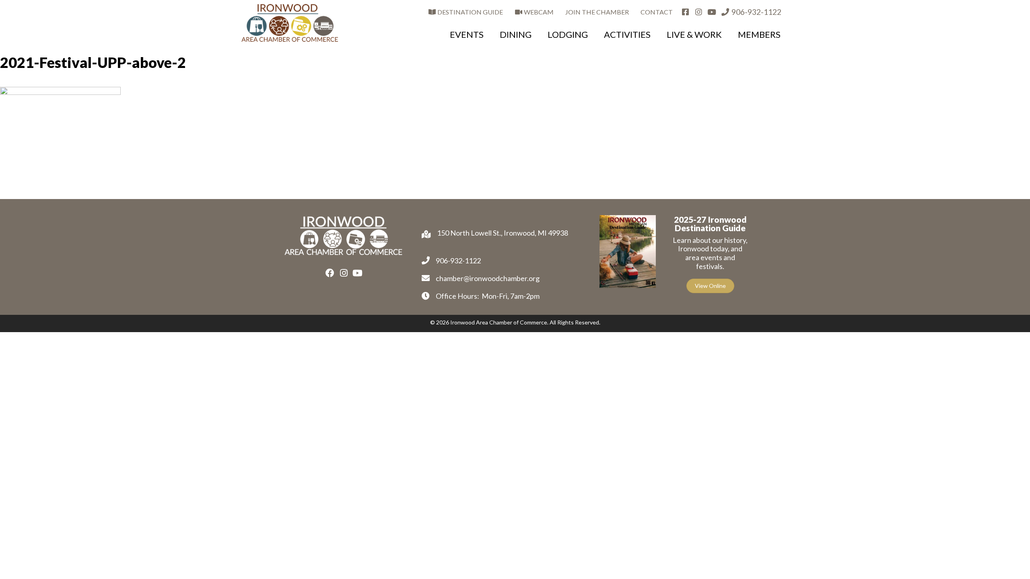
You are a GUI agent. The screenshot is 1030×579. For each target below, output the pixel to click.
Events (467, 34)
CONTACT (657, 12)
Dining (515, 34)
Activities (627, 34)
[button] (330, 273)
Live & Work (694, 34)
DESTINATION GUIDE (469, 12)
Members (759, 34)
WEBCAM (538, 12)
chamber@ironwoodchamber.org (488, 278)
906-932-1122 (755, 11)
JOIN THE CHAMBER (597, 12)
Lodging (568, 34)
